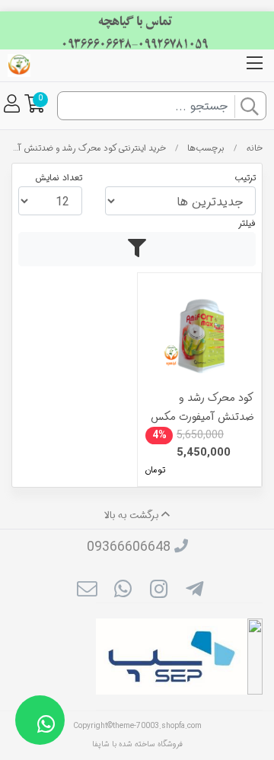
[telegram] (194, 591)
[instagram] (158, 591)
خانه (255, 148)
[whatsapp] (122, 591)
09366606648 (128, 547)
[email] (86, 591)
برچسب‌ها (206, 148)
